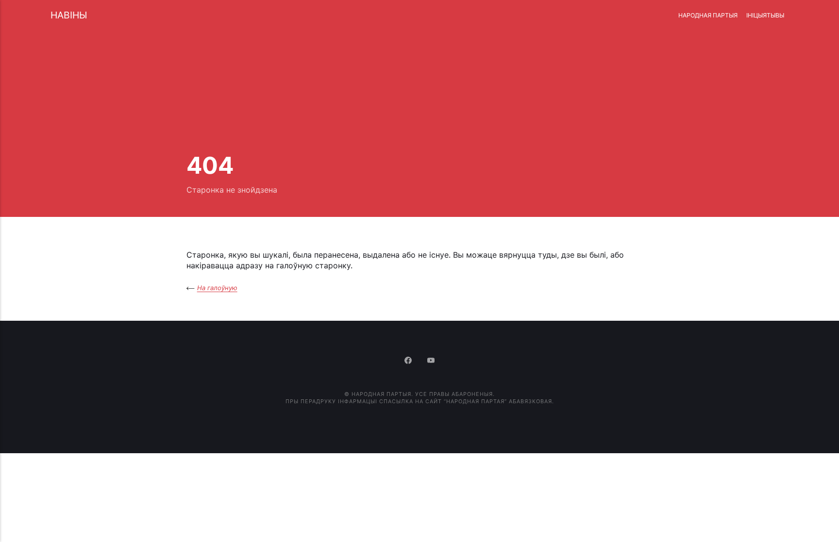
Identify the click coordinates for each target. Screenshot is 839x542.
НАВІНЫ (68, 15)
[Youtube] (431, 361)
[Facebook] (409, 361)
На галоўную (217, 288)
